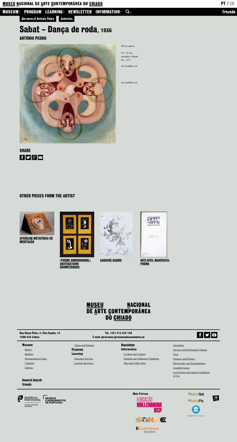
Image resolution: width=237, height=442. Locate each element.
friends (229, 12)
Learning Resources (84, 363)
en (232, 4)
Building (29, 354)
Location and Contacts (135, 354)
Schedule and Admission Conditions (141, 358)
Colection (66, 18)
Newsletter (80, 12)
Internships (178, 345)
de (53, 4)
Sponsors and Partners (184, 358)
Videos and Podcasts (84, 345)
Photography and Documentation (189, 363)
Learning (54, 12)
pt (223, 4)
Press (175, 354)
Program (32, 12)
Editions (29, 367)
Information (108, 12)
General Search (32, 380)
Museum (10, 12)
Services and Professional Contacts (190, 349)
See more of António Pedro (38, 18)
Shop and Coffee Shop (135, 363)
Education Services (83, 358)
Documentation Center (36, 358)
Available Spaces (181, 367)
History (28, 349)
